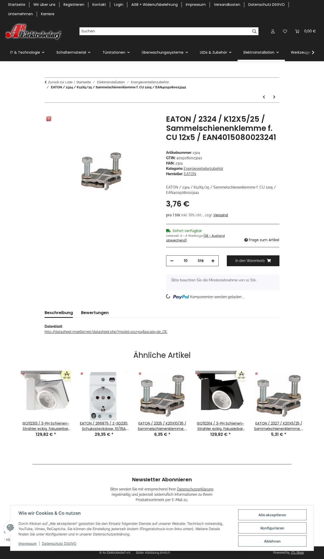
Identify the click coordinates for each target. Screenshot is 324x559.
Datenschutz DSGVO (59, 543)
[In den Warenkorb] (49, 112)
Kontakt (99, 4)
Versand (220, 215)
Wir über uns (44, 4)
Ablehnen (272, 541)
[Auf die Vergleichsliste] (134, 124)
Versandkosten (227, 4)
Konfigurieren (272, 528)
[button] (273, 31)
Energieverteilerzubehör (203, 169)
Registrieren (74, 4)
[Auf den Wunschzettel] (147, 124)
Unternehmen (20, 13)
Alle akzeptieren (272, 515)
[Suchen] (254, 31)
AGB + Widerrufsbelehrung (154, 4)
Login (118, 4)
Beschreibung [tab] (59, 313)
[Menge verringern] (171, 261)
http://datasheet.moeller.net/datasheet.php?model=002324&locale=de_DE (106, 332)
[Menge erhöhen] (212, 261)
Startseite (16, 4)
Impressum (27, 543)
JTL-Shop (297, 552)
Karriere (47, 13)
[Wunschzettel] (285, 31)
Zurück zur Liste (60, 82)
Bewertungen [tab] (95, 313)
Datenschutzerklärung (195, 489)
